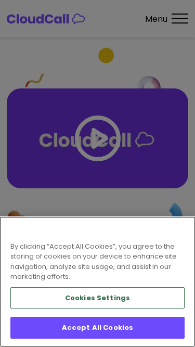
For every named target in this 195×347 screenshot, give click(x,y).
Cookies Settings (97, 298)
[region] (97, 281)
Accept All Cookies (97, 327)
